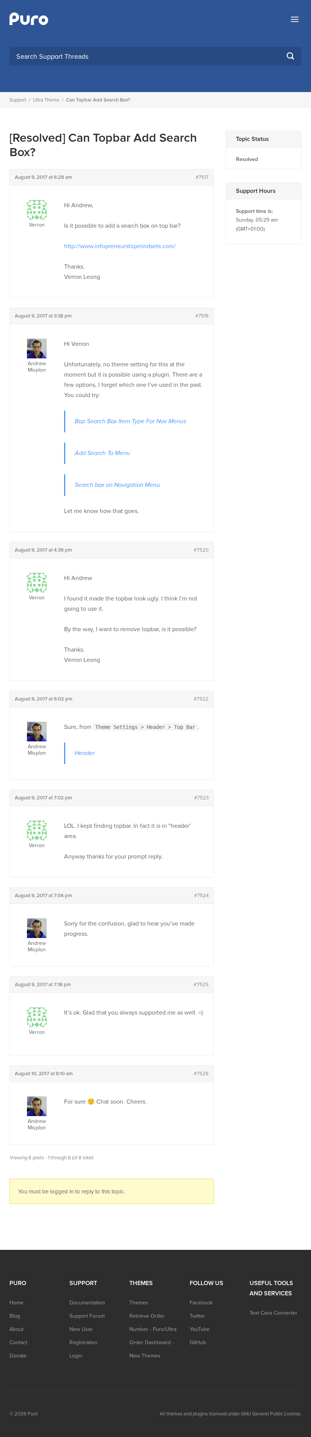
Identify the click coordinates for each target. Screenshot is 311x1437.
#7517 (202, 177)
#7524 (201, 896)
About (16, 1329)
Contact (18, 1342)
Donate (18, 1356)
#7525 (201, 985)
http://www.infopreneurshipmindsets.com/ (120, 246)
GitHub (198, 1342)
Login (75, 1356)
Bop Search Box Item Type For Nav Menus (130, 421)
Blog (14, 1316)
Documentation (87, 1302)
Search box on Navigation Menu (117, 485)
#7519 (202, 316)
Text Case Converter (273, 1313)
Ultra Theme (46, 100)
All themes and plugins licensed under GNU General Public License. (231, 1414)
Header (84, 753)
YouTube (200, 1329)
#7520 (201, 550)
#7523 (201, 798)
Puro (33, 1414)
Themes (138, 1302)
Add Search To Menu (102, 453)
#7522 (201, 699)
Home (16, 1302)
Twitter (197, 1316)
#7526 (201, 1074)
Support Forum (87, 1316)
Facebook (201, 1302)
